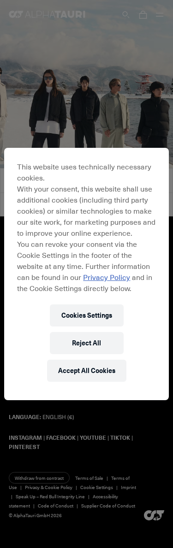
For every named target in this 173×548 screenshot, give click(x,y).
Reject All (86, 343)
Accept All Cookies (86, 370)
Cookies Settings (86, 315)
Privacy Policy (106, 276)
